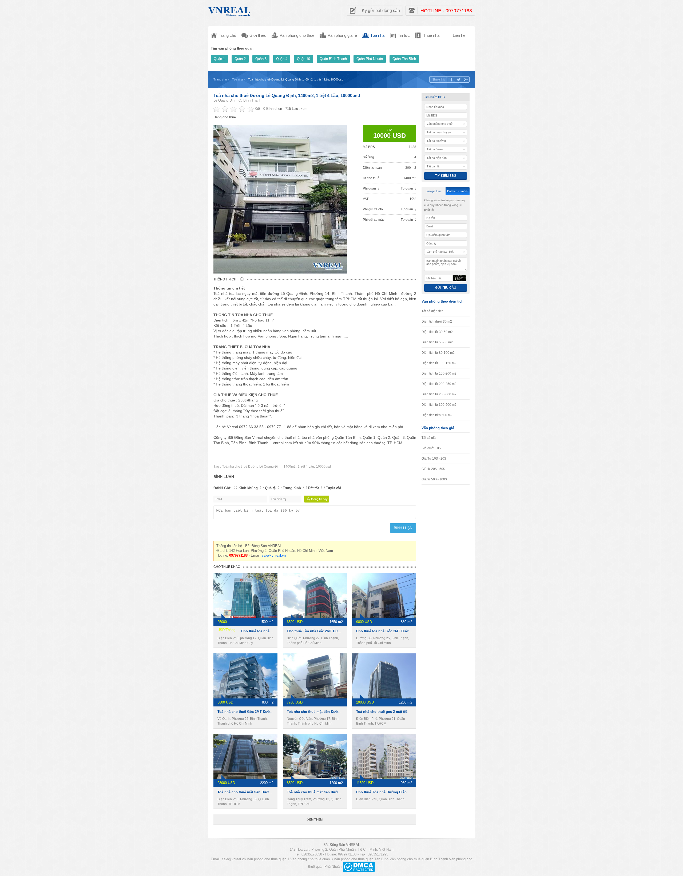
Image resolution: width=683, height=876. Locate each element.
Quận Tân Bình (404, 59)
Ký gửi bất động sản (381, 10)
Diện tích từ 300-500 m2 (439, 405)
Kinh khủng (248, 488)
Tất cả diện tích (432, 311)
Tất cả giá (429, 438)
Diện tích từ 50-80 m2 (437, 342)
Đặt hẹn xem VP (457, 191)
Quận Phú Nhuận (369, 59)
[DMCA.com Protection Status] (359, 867)
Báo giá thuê (434, 191)
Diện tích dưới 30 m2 (437, 321)
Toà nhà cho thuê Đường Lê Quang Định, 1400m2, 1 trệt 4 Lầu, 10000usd (286, 95)
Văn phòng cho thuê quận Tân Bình (361, 859)
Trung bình (292, 488)
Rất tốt (313, 488)
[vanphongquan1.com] (229, 10)
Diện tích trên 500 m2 (437, 415)
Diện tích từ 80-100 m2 (438, 353)
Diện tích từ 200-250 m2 (439, 384)
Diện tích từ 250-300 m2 (439, 394)
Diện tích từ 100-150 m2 (439, 363)
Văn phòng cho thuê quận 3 (311, 859)
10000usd (323, 466)
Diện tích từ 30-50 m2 (437, 332)
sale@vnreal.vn (274, 555)
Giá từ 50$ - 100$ (434, 479)
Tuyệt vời (333, 488)
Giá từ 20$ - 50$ (433, 469)
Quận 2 (240, 59)
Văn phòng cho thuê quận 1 (268, 859)
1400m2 (290, 466)
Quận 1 (219, 59)
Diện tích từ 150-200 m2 (439, 373)
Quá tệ (270, 488)
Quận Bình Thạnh (333, 59)
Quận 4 (281, 59)
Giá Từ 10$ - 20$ (434, 458)
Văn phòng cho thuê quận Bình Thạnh (419, 859)
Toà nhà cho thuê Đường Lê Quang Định (251, 466)
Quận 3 (261, 59)
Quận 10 (303, 59)
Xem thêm (315, 819)
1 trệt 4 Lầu (306, 466)
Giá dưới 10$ (431, 448)
